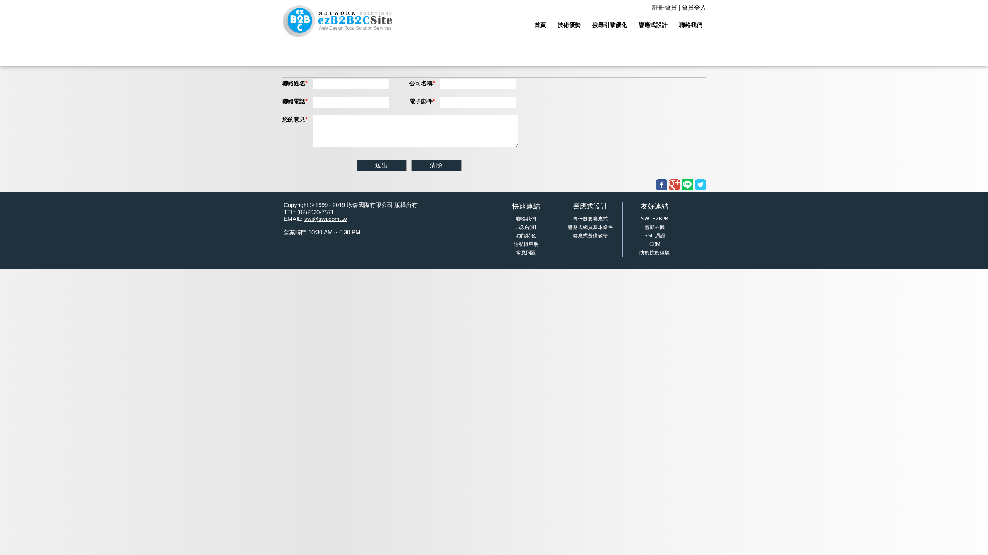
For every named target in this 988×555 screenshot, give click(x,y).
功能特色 (526, 236)
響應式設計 (590, 206)
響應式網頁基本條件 (590, 227)
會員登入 (694, 7)
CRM (654, 244)
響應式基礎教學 (590, 236)
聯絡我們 (526, 219)
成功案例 (526, 227)
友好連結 (654, 206)
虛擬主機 (655, 227)
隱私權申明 (526, 244)
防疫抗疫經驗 (654, 253)
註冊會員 (664, 7)
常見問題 (526, 253)
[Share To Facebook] (661, 184)
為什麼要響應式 (590, 219)
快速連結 (526, 206)
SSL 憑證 (654, 236)
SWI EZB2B (654, 219)
